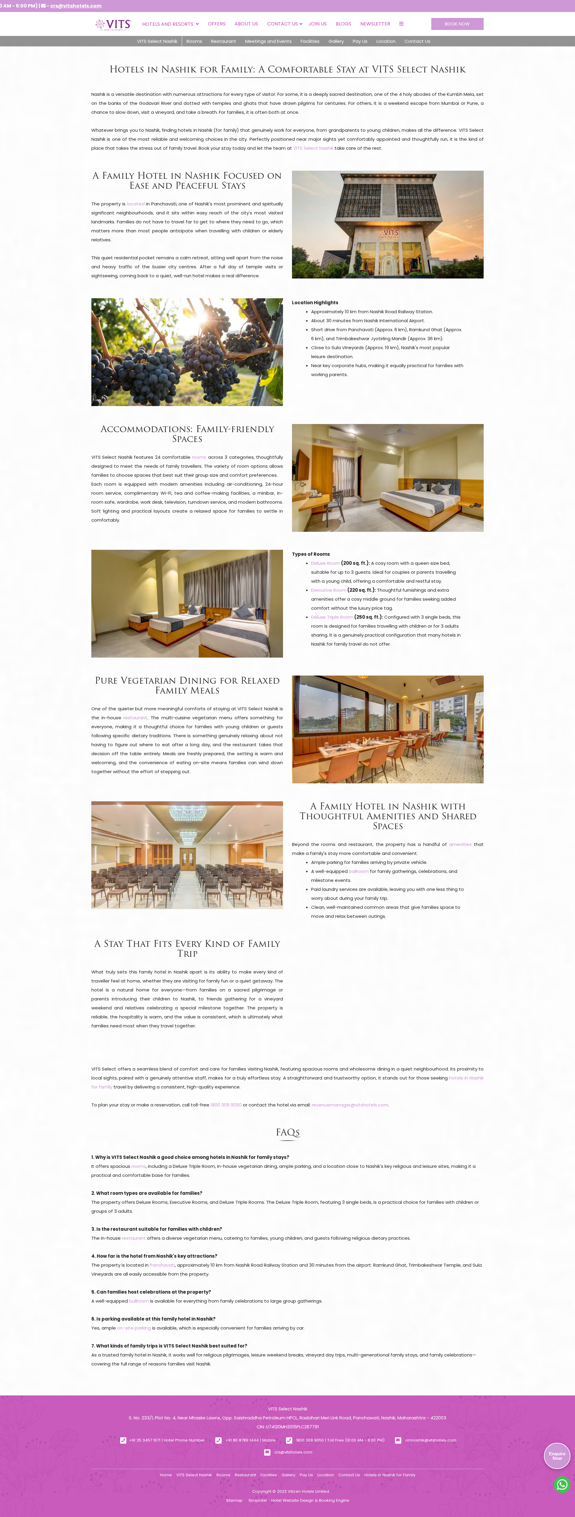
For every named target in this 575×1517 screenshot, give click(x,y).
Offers (217, 23)
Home (166, 1475)
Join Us (317, 23)
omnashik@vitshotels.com (430, 1440)
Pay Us (360, 41)
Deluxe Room (325, 563)
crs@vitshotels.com (293, 1452)
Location (386, 41)
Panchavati (162, 1265)
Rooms (194, 41)
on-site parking (134, 1328)
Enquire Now (557, 1456)
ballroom (359, 871)
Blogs (343, 23)
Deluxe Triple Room (332, 617)
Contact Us (282, 23)
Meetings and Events (268, 41)
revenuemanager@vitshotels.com (350, 1105)
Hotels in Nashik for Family (389, 1475)
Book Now (457, 24)
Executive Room (328, 590)
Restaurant (223, 41)
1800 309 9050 (226, 1105)
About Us (246, 23)
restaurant (135, 717)
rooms (199, 457)
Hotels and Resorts (167, 24)
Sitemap (234, 1500)
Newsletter (375, 23)
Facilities (310, 41)
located (136, 204)
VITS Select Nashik (157, 41)
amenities (460, 844)
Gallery (336, 41)
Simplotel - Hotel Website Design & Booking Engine (299, 1500)
